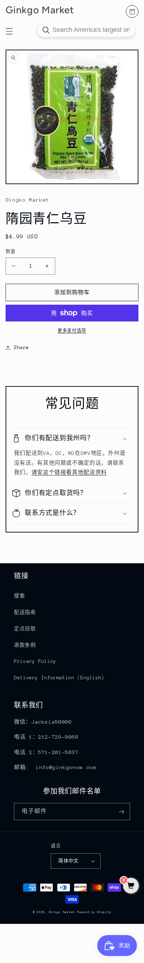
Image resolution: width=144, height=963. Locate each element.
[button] (72, 438)
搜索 (19, 596)
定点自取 (25, 628)
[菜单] (9, 31)
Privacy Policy (35, 661)
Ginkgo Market (62, 912)
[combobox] (86, 30)
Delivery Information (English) (59, 677)
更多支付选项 (72, 330)
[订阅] (122, 811)
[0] (131, 886)
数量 (11, 251)
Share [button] (21, 347)
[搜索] (45, 30)
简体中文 (68, 860)
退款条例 (25, 645)
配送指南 (25, 612)
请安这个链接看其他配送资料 (69, 472)
